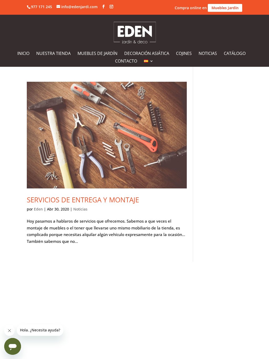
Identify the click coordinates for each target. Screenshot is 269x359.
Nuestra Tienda (53, 54)
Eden (38, 209)
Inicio (23, 54)
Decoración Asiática (146, 54)
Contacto (126, 61)
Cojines (184, 54)
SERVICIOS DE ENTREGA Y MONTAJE (83, 199)
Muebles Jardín (225, 7)
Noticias (208, 54)
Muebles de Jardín (97, 54)
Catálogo (235, 54)
